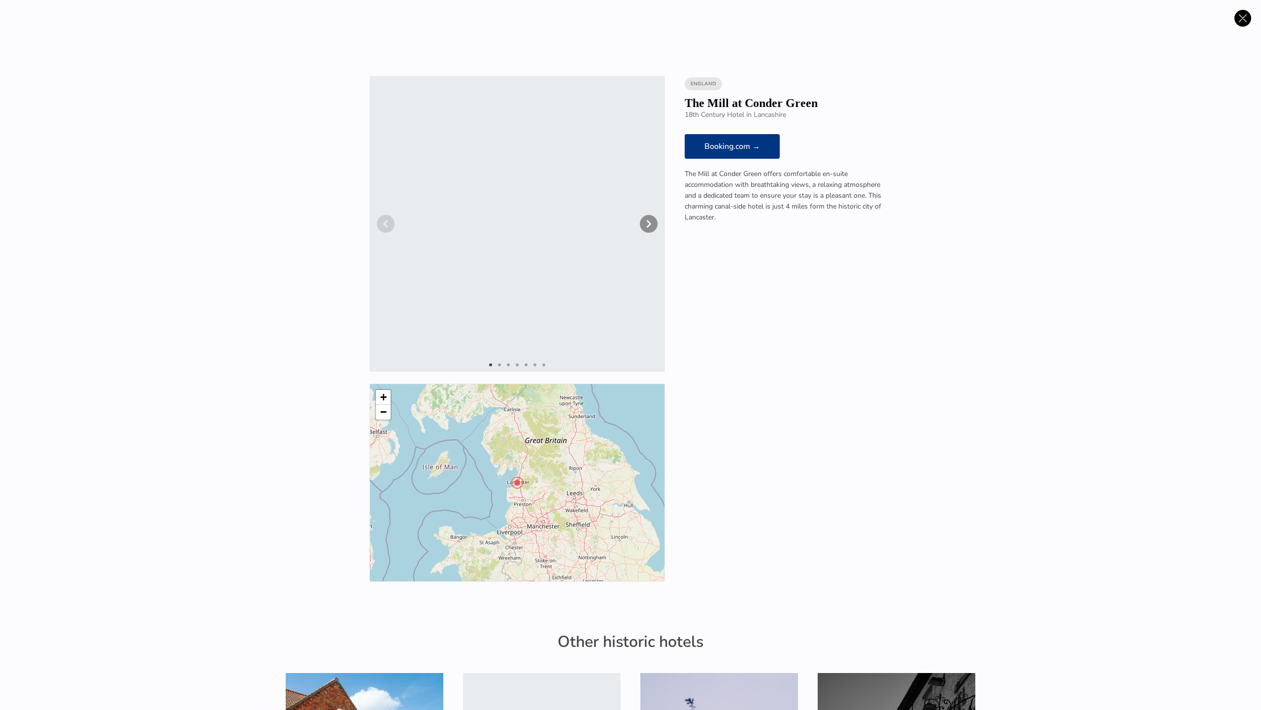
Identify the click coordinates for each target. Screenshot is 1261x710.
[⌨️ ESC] (1242, 18)
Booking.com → (732, 146)
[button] (517, 483)
